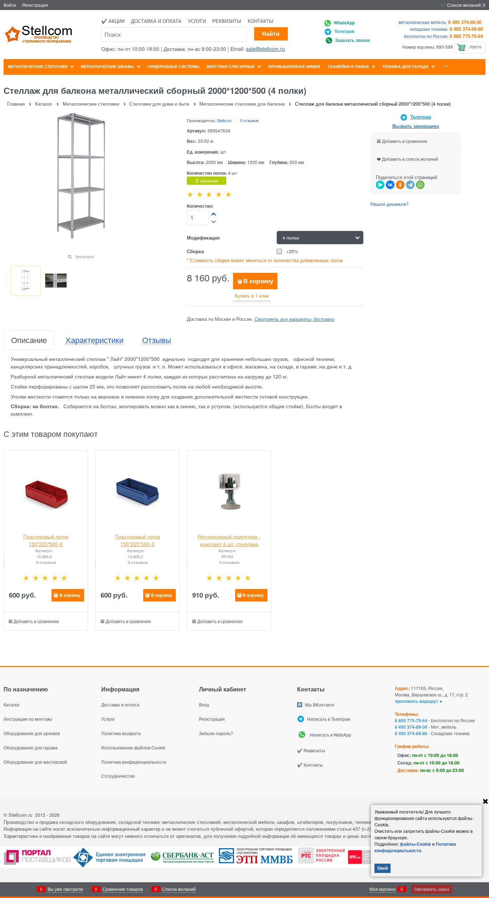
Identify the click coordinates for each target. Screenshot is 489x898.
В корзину (258, 280)
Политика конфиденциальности (415, 847)
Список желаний (179, 889)
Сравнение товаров (122, 889)
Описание (29, 340)
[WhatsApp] (420, 184)
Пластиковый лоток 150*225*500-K (45, 540)
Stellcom (224, 120)
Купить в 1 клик (252, 295)
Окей (382, 868)
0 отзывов (249, 120)
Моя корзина (382, 889)
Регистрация (35, 5)
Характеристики (95, 340)
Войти (10, 5)
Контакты (260, 21)
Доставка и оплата (156, 21)
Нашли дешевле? (389, 204)
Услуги (197, 21)
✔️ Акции (113, 21)
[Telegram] (410, 184)
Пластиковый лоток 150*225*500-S (137, 540)
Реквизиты (226, 21)
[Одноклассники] (400, 184)
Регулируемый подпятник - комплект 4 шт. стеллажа (229, 540)
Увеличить (84, 256)
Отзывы (156, 340)
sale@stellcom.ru (265, 48)
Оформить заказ (431, 889)
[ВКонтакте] (390, 184)
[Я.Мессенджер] (380, 184)
